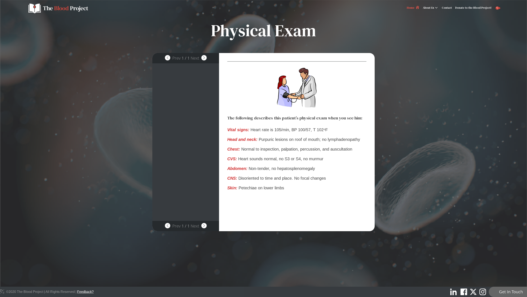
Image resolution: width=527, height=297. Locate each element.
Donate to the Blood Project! (473, 7)
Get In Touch (511, 292)
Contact (447, 7)
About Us (428, 7)
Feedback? (85, 291)
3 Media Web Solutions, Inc (2, 291)
